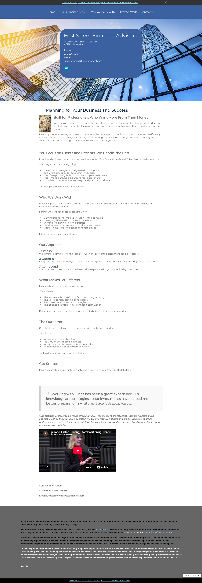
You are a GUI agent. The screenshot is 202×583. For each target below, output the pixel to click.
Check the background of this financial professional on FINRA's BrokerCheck (100, 2)
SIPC (105, 529)
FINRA (99, 529)
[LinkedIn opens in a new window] (66, 68)
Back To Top (190, 575)
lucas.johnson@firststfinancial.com (83, 61)
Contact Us (147, 12)
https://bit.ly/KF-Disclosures (158, 532)
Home (51, 12)
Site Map (24, 566)
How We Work (128, 12)
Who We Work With (102, 12)
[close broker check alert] (166, 2)
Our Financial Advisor (72, 12)
